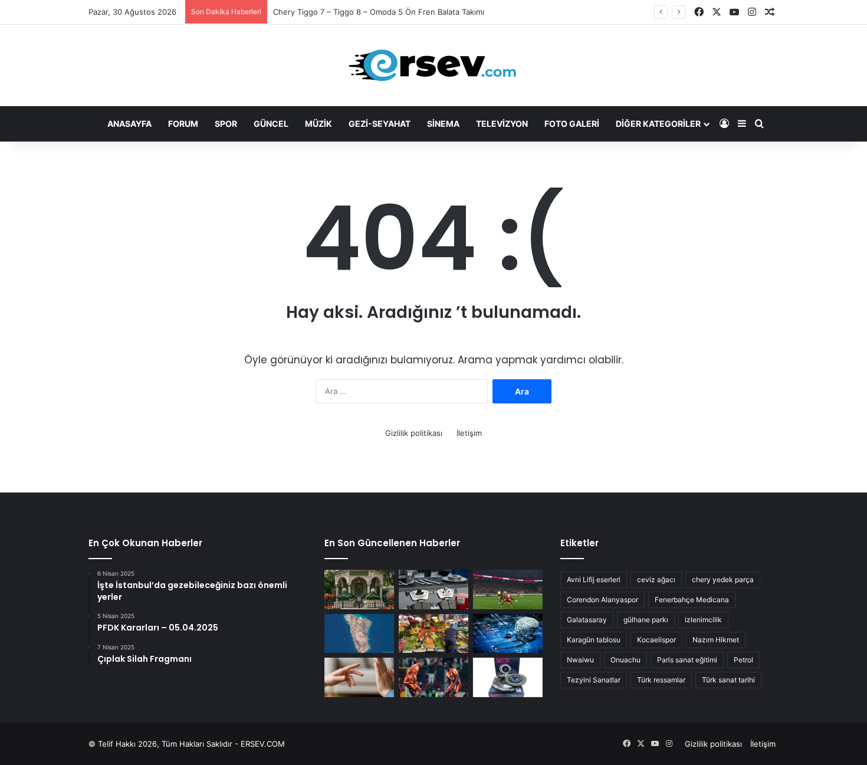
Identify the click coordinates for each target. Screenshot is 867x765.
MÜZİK (318, 124)
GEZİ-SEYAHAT (379, 124)
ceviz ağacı (656, 579)
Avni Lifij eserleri (593, 579)
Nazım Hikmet (715, 639)
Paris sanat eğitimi (687, 659)
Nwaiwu (580, 659)
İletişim (469, 433)
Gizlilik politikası (413, 433)
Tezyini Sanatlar (593, 679)
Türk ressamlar (661, 679)
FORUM (183, 124)
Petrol (743, 659)
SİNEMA (443, 124)
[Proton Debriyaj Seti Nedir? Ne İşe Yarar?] (508, 677)
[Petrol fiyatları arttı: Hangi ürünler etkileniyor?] (433, 634)
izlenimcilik (703, 619)
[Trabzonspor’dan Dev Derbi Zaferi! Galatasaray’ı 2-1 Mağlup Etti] (508, 589)
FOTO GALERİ (571, 124)
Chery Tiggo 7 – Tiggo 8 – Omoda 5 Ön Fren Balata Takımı (378, 12)
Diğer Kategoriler (658, 124)
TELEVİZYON (502, 124)
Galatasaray (587, 619)
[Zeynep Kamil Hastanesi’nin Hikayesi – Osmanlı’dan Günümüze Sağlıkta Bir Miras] (359, 589)
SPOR (226, 124)
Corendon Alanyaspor (602, 599)
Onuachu (625, 659)
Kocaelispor (656, 639)
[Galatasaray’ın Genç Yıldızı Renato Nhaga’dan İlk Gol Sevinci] (433, 677)
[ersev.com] (433, 65)
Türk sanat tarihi (728, 679)
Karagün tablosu (593, 639)
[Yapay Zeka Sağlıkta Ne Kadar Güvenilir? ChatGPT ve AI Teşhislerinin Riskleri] (508, 634)
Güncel (271, 124)
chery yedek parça (723, 579)
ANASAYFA (129, 124)
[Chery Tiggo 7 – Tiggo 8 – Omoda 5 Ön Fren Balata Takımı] (433, 589)
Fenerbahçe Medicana (692, 599)
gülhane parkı (645, 619)
